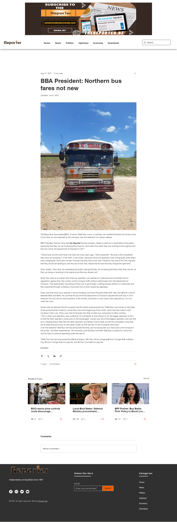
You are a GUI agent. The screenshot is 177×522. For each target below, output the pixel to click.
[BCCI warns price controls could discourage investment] (46, 393)
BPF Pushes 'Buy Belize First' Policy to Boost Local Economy (130, 410)
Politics (142, 493)
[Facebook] (11, 491)
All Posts (32, 56)
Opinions (111, 56)
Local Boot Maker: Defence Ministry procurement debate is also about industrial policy (88, 410)
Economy (75, 56)
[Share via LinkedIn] (54, 356)
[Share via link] (61, 356)
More (132, 56)
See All (146, 378)
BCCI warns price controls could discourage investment (45, 410)
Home (141, 482)
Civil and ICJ (47, 56)
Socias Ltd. (43, 501)
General (87, 56)
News (122, 56)
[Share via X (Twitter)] (48, 356)
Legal (99, 56)
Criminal (61, 56)
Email (77, 484)
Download (143, 509)
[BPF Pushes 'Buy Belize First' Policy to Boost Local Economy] (130, 393)
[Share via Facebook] (42, 356)
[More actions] (134, 73)
